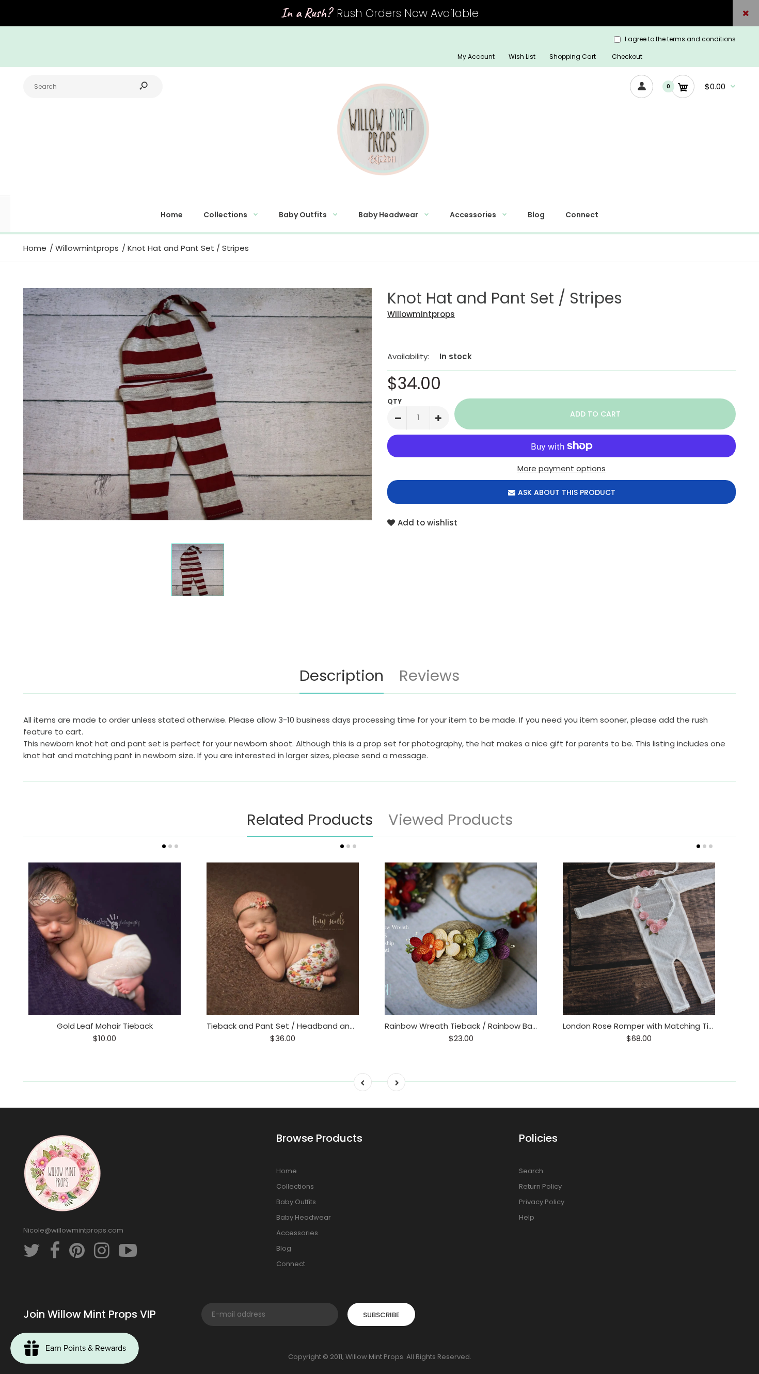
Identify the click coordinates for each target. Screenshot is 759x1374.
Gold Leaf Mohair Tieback (105, 1025)
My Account (476, 56)
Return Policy (540, 1186)
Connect (290, 1264)
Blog (283, 1248)
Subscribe (381, 1315)
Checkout (627, 56)
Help (526, 1217)
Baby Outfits (296, 1202)
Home (286, 1171)
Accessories (297, 1233)
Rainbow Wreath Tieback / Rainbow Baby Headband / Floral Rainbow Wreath (531, 1025)
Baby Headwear (303, 1217)
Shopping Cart (572, 56)
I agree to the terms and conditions (680, 39)
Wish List (522, 56)
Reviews (429, 675)
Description (341, 675)
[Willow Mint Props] (379, 181)
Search (531, 1171)
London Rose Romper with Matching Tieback (647, 1025)
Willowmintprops (421, 314)
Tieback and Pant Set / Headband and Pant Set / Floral (312, 1025)
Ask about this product (566, 492)
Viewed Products (450, 819)
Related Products (310, 819)
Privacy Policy (541, 1202)
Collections (295, 1186)
